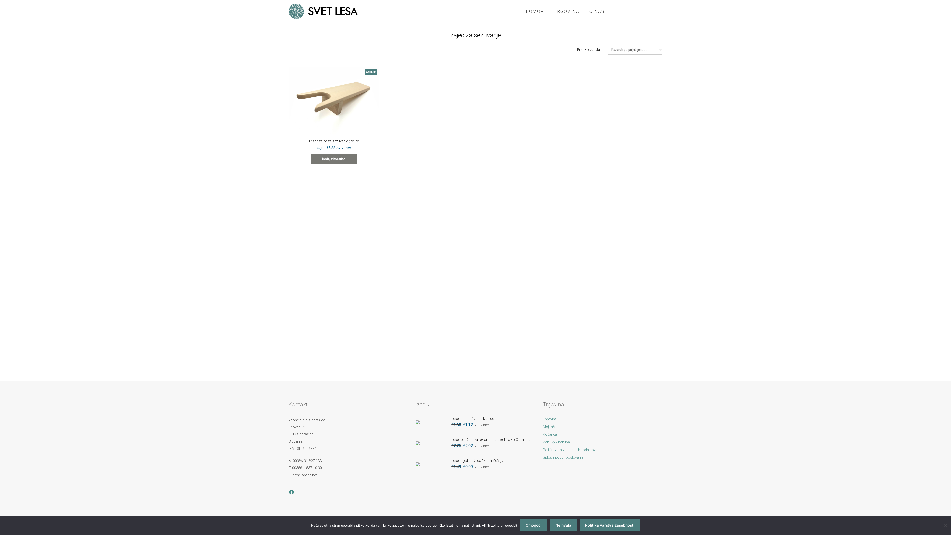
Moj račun (550, 427)
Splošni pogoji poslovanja (563, 457)
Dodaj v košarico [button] (333, 159)
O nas (597, 11)
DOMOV (535, 11)
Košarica (550, 434)
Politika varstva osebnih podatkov (569, 450)
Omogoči (534, 525)
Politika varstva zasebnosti (609, 525)
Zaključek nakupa (556, 442)
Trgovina (566, 11)
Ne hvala (563, 525)
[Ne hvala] (944, 525)
